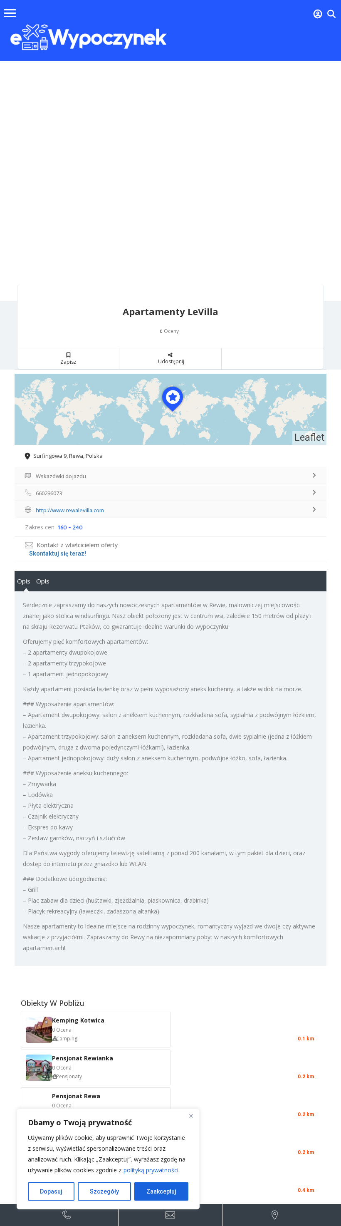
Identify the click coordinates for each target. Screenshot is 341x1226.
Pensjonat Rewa (76, 1096)
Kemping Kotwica (78, 1020)
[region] (108, 1159)
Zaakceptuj (161, 1191)
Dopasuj (51, 1191)
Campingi (67, 1038)
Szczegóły (104, 1191)
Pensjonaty (69, 1076)
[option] (170, 181)
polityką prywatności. (152, 1170)
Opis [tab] (23, 581)
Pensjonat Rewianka (82, 1058)
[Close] (191, 1116)
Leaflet (309, 437)
